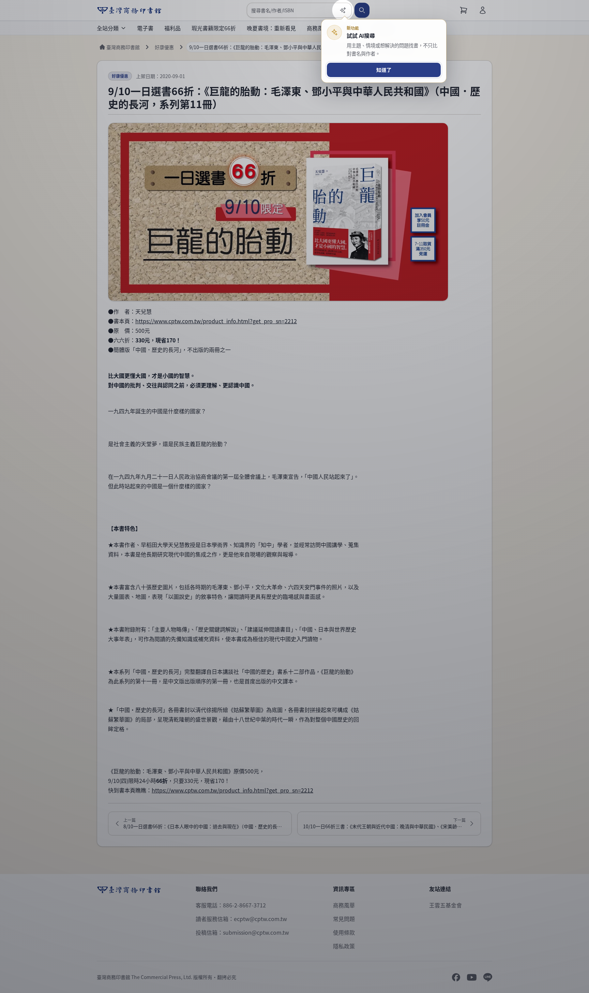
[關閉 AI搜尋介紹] (294, 496)
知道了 (384, 69)
